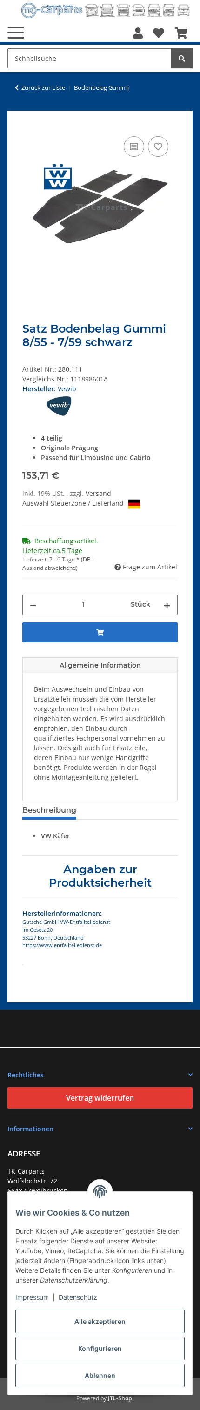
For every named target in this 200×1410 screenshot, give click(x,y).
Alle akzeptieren (100, 1321)
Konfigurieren (100, 1348)
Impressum (32, 1297)
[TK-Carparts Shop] (106, 10)
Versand (98, 493)
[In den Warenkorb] (29, 124)
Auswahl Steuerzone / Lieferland (74, 503)
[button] (138, 33)
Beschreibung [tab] (49, 810)
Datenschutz (78, 1297)
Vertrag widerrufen (100, 1098)
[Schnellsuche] (182, 58)
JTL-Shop (120, 1398)
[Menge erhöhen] (167, 605)
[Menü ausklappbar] (15, 32)
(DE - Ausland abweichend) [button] (57, 563)
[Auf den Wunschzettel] (158, 146)
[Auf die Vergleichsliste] (134, 146)
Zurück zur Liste (43, 87)
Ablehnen (100, 1375)
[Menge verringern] (33, 605)
